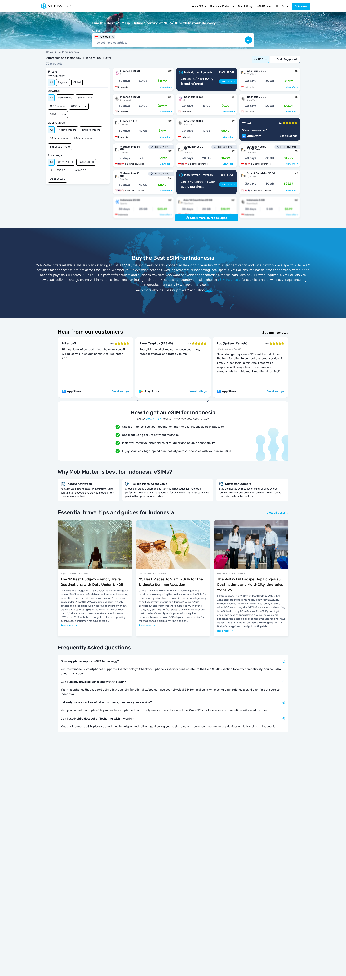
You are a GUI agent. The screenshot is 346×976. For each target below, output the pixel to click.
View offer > (166, 87)
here (208, 290)
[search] (248, 40)
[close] (113, 37)
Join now (301, 6)
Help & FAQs (154, 418)
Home (49, 52)
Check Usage (245, 6)
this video (76, 673)
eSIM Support (264, 6)
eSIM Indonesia (229, 280)
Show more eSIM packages (208, 218)
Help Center (283, 6)
